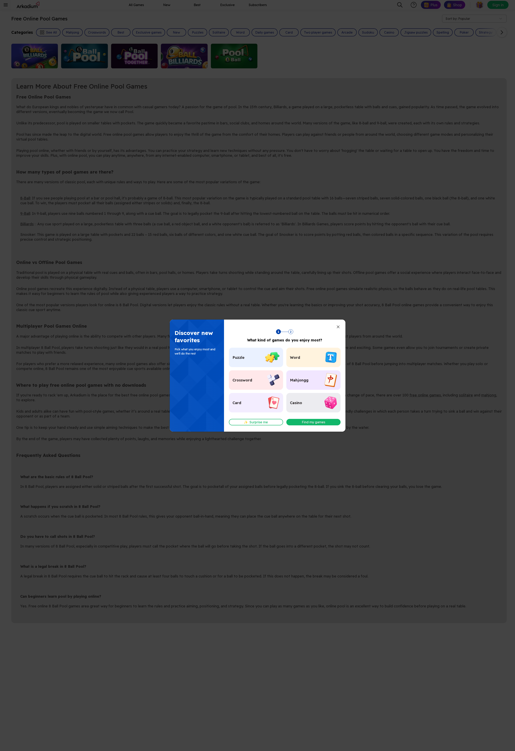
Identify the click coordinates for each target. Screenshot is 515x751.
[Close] (338, 327)
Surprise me (256, 422)
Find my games (313, 422)
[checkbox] (256, 357)
